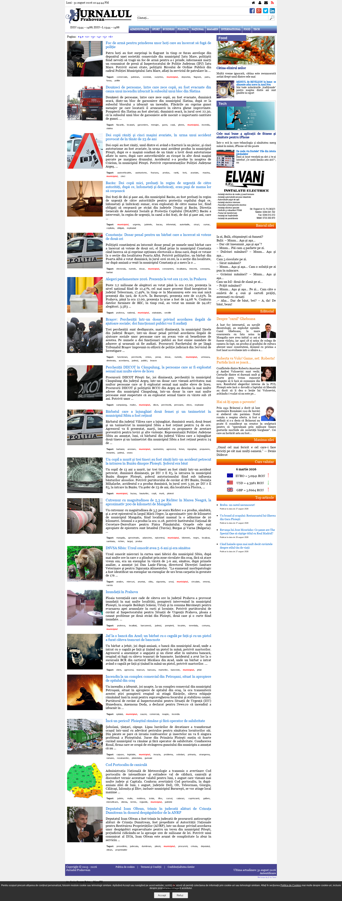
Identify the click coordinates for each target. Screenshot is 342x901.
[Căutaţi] (271, 19)
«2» (87, 36)
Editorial (267, 311)
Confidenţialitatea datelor (181, 867)
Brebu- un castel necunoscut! (237, 506)
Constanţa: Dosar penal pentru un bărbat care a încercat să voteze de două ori (158, 237)
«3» (93, 36)
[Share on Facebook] (252, 12)
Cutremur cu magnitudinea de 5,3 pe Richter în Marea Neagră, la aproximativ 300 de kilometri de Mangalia (158, 502)
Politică (183, 29)
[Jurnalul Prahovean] (253, 3)
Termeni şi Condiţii (151, 867)
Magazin (212, 29)
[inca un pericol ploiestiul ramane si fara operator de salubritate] (85, 753)
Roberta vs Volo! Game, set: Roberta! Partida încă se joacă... (246, 360)
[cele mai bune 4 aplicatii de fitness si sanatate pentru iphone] (246, 130)
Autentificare (268, 873)
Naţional (198, 29)
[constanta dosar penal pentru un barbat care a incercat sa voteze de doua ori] (85, 267)
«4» (99, 36)
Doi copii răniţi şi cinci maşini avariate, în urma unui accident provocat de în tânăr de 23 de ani (158, 137)
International (231, 29)
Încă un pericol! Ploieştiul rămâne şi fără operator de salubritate (155, 721)
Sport (156, 29)
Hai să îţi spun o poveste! (236, 402)
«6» (110, 36)
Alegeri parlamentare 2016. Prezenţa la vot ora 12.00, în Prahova (156, 279)
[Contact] (266, 3)
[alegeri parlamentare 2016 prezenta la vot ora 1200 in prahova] (85, 311)
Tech (256, 29)
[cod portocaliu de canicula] (85, 797)
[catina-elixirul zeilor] (246, 64)
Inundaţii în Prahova (122, 592)
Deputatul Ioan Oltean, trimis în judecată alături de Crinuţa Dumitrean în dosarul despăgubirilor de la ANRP (158, 810)
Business (169, 29)
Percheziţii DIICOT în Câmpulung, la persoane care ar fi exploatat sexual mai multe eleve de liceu (158, 369)
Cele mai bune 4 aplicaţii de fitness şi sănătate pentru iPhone (246, 135)
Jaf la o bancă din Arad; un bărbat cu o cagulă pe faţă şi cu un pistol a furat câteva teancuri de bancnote (158, 638)
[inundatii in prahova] (85, 624)
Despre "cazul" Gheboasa (236, 319)
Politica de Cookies (290, 885)
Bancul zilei (265, 225)
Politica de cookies (125, 867)
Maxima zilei (264, 440)
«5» (105, 36)
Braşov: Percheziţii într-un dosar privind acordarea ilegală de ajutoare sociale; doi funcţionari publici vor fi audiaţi (158, 321)
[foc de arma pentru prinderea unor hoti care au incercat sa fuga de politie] (85, 75)
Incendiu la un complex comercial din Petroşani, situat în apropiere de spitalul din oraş (158, 678)
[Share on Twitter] (265, 12)
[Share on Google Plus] (258, 12)
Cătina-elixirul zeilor (231, 68)
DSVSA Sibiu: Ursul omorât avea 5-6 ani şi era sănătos (148, 548)
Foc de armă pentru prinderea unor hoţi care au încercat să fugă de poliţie (158, 45)
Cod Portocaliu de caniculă (126, 765)
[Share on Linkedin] (272, 12)
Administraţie (139, 29)
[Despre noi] (259, 3)
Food (247, 29)
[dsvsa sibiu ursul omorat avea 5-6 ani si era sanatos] (85, 580)
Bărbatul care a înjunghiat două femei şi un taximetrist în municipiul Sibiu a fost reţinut (158, 413)
